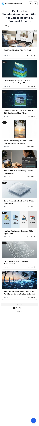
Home (3, 26)
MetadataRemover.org (13, 3)
